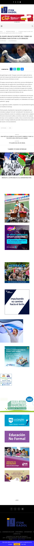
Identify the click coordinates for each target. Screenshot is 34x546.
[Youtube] (20, 2)
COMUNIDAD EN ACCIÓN (8, 532)
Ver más (23, 544)
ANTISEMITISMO (28, 532)
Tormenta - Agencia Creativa (19, 539)
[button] (1, 166)
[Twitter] (15, 2)
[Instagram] (17, 2)
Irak (10, 128)
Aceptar (17, 544)
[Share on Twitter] (14, 69)
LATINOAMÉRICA (19, 532)
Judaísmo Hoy (17, 533)
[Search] (32, 26)
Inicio (1, 31)
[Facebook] (13, 2)
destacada (3, 128)
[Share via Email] (22, 69)
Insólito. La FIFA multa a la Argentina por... (17, 178)
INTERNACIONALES (10, 31)
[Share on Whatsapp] (18, 69)
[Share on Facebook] (11, 69)
